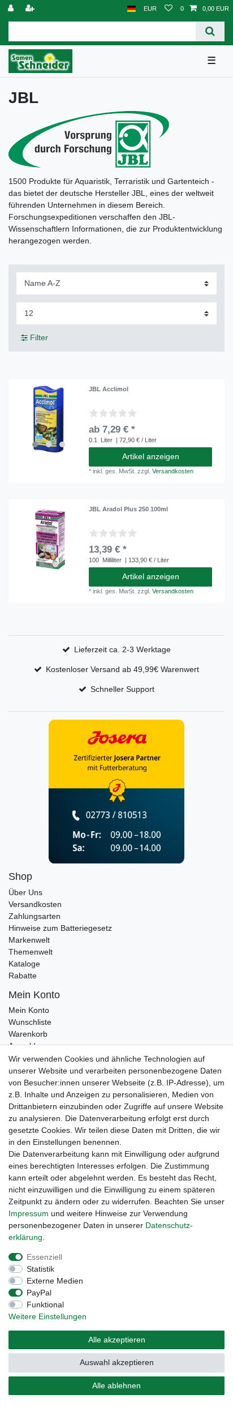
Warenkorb (28, 1033)
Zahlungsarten (34, 916)
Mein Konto (28, 1010)
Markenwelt (29, 939)
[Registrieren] (31, 9)
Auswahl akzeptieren (117, 1362)
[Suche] (210, 31)
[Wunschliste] (168, 9)
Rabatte (22, 975)
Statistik (40, 1268)
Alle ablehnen (116, 1385)
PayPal (39, 1292)
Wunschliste (29, 1022)
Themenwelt (30, 951)
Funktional (45, 1304)
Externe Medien (55, 1280)
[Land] (131, 9)
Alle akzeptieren (116, 1339)
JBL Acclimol (108, 389)
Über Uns (25, 892)
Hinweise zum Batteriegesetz (60, 928)
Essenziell (44, 1256)
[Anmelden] (12, 9)
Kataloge (24, 963)
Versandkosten (172, 471)
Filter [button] (39, 337)
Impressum (28, 1213)
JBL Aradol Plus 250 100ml (128, 509)
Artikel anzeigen (150, 456)
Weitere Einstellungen (47, 1316)
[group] (49, 420)
